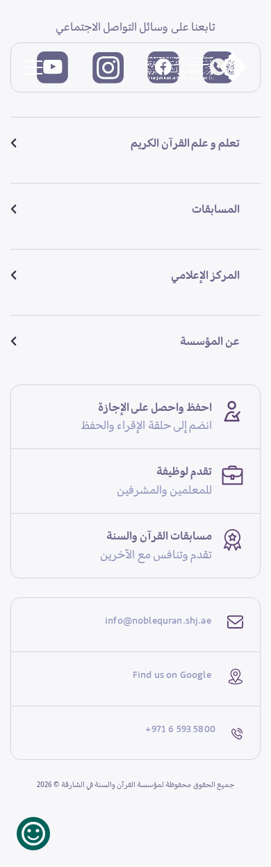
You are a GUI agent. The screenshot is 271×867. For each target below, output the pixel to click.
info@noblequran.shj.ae (158, 620)
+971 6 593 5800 (180, 728)
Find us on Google (172, 674)
